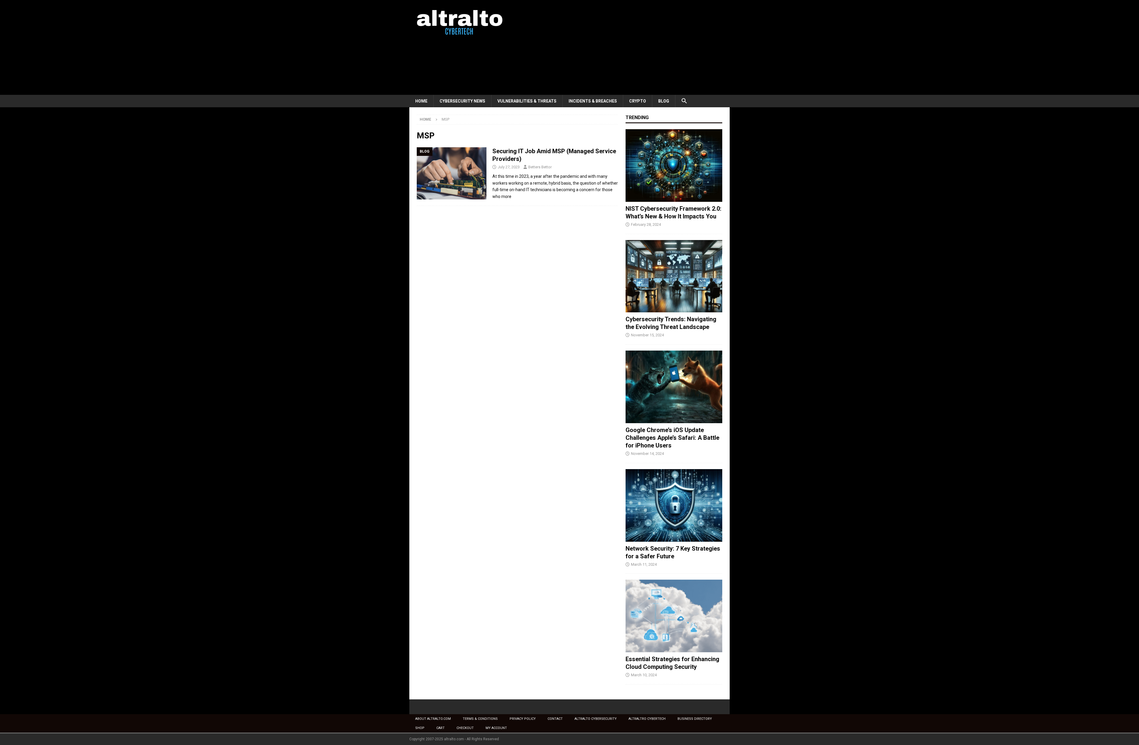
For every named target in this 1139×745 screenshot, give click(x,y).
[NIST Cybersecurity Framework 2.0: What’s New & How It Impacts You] (674, 165)
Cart (440, 728)
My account (496, 728)
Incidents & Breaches (593, 101)
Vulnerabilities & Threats (526, 101)
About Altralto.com (433, 719)
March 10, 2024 (644, 675)
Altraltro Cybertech (647, 719)
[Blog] (451, 173)
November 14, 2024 (647, 453)
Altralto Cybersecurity (596, 719)
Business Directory (694, 719)
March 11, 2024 (644, 564)
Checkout (465, 728)
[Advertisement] (621, 47)
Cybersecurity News (462, 101)
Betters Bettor (540, 167)
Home (421, 101)
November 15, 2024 (647, 335)
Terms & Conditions (480, 719)
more (506, 196)
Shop (419, 728)
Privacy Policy (523, 719)
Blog (663, 101)
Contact (555, 719)
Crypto (637, 101)
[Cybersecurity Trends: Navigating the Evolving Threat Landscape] (674, 276)
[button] (684, 101)
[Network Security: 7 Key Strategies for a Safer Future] (674, 505)
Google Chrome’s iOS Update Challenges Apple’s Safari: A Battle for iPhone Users (672, 437)
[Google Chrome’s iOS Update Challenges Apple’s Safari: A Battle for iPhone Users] (674, 387)
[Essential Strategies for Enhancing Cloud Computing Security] (674, 616)
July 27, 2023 (509, 167)
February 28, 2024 (646, 224)
